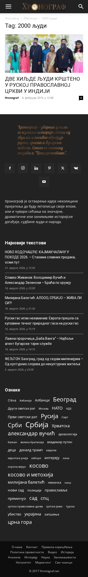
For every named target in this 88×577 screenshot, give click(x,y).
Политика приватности (27, 552)
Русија (49, 416)
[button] (8, 6)
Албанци (42, 400)
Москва (43, 408)
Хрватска (61, 425)
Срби (15, 425)
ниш (68, 482)
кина (66, 458)
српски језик (54, 506)
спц (45, 498)
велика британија (32, 442)
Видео (52, 552)
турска (70, 506)
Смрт (65, 417)
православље (56, 490)
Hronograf (12, 98)
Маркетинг (43, 562)
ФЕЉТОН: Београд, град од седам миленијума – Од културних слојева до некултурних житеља (44, 361)
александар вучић (31, 433)
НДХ (68, 408)
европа (51, 450)
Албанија (26, 400)
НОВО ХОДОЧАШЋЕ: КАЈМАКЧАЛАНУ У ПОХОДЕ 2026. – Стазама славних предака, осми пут (40, 257)
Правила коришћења (57, 547)
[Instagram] (23, 168)
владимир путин (59, 442)
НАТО (57, 408)
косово (38, 465)
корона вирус (17, 466)
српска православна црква (25, 506)
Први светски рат (22, 416)
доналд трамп (31, 450)
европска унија (18, 458)
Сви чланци (63, 562)
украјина (32, 514)
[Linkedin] (36, 168)
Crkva (12, 400)
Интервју (30, 557)
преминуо (17, 498)
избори (36, 458)
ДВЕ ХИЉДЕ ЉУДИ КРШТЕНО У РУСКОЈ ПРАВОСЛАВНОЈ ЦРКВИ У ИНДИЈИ (42, 85)
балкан (12, 442)
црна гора (20, 522)
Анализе (14, 557)
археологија (67, 434)
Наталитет (23, 562)
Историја (67, 552)
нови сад (16, 490)
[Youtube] (44, 182)
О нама (17, 547)
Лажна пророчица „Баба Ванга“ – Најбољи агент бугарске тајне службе (39, 341)
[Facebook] (10, 168)
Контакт (32, 547)
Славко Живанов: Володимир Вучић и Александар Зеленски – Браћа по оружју (38, 280)
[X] (62, 168)
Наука (45, 557)
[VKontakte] (76, 168)
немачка (54, 482)
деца (12, 450)
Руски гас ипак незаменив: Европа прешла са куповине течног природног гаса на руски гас (42, 320)
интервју (51, 457)
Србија (36, 424)
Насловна (12, 18)
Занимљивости (65, 557)
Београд (64, 399)
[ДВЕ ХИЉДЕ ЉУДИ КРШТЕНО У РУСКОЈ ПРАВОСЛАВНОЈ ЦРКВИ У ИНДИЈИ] (44, 53)
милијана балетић (26, 482)
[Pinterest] (49, 168)
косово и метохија (30, 474)
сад (33, 498)
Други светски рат (21, 408)
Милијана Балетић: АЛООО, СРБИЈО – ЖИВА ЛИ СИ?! (43, 300)
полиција (34, 490)
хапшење (51, 514)
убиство (14, 514)
